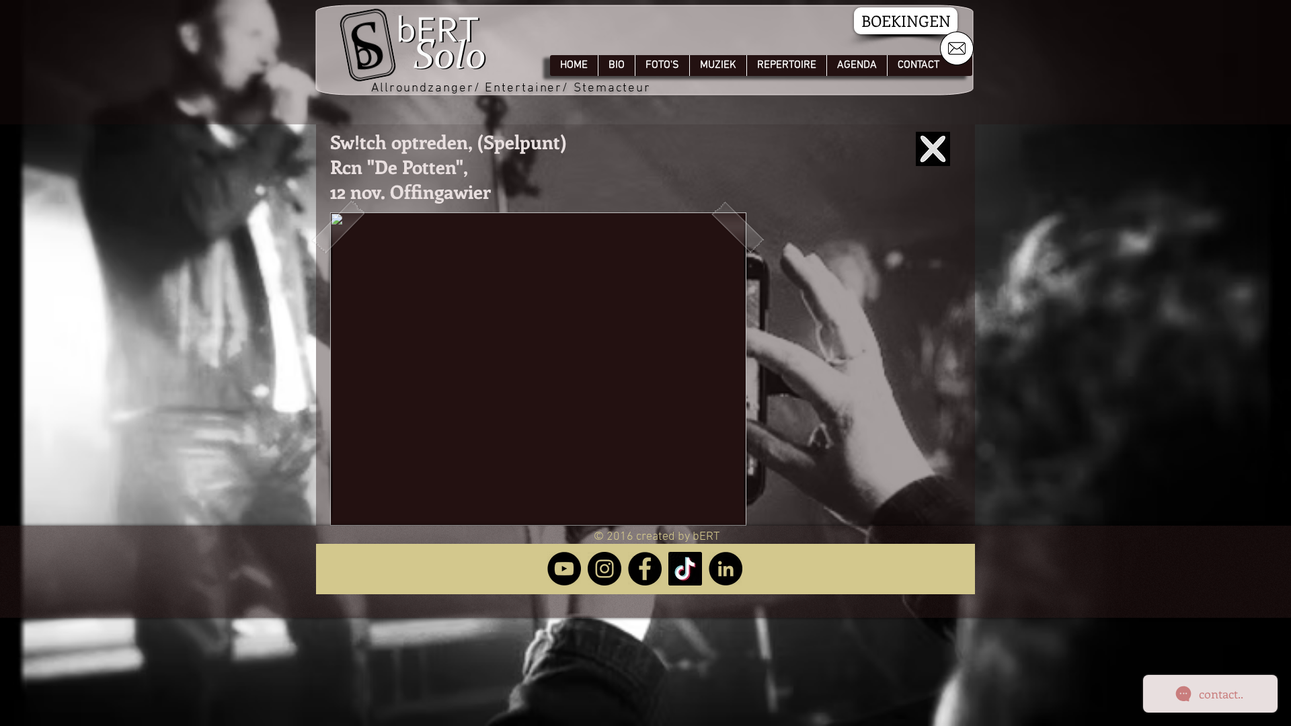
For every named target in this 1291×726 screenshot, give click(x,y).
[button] (538, 369)
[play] (713, 514)
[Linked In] (725, 569)
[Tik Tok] (685, 569)
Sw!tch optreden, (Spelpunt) (448, 141)
